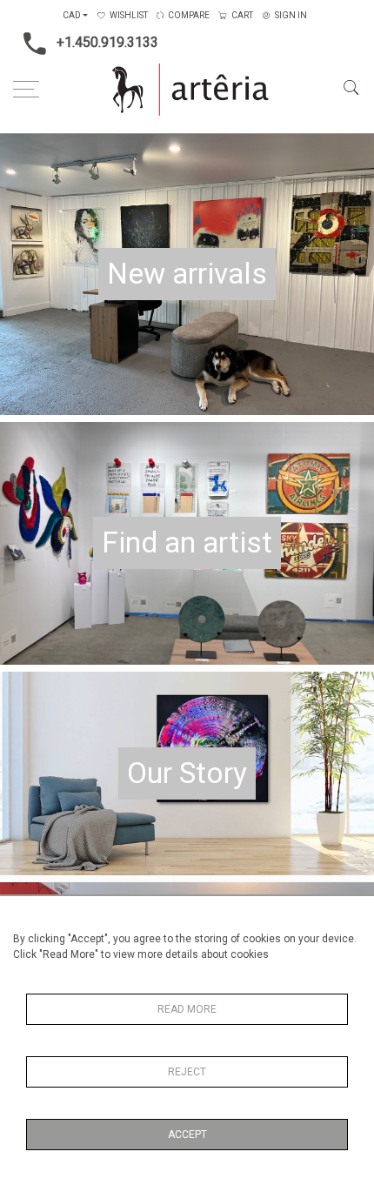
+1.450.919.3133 (107, 42)
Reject (187, 1072)
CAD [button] (72, 15)
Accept (187, 1134)
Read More (187, 1009)
